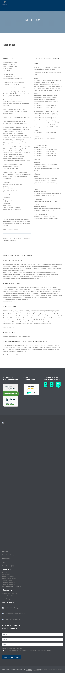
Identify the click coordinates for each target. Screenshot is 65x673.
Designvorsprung (36, 670)
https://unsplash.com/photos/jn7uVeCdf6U (45, 155)
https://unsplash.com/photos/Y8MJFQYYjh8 (45, 95)
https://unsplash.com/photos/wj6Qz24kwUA (45, 97)
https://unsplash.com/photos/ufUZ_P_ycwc (45, 119)
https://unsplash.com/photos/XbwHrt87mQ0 (45, 113)
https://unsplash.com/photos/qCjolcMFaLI (45, 107)
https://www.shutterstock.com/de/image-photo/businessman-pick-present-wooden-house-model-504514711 (47, 184)
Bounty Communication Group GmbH (53, 669)
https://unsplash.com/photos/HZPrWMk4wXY (46, 127)
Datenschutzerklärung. (46, 650)
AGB (3, 562)
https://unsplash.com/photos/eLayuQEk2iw (45, 117)
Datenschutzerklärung (23, 336)
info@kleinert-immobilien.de (13, 586)
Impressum (5, 551)
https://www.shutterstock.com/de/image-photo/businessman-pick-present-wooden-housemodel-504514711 (45, 140)
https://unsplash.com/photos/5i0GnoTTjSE (45, 153)
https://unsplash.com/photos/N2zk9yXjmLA (45, 201)
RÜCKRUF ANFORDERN (11, 657)
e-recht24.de (10, 327)
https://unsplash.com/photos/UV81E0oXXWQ (46, 115)
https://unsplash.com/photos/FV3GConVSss (45, 178)
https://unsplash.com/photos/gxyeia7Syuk (45, 132)
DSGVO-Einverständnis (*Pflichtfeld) (13, 648)
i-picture (56, 218)
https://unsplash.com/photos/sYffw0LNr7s (45, 105)
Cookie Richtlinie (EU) (8, 566)
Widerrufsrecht (6, 558)
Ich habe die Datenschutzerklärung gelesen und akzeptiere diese (28, 650)
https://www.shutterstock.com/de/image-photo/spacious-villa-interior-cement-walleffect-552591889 (46, 101)
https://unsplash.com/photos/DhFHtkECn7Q (45, 151)
